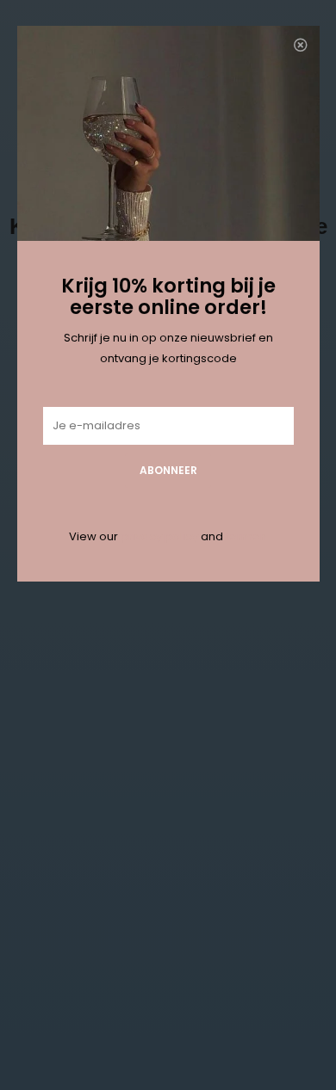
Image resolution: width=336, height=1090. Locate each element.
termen (246, 536)
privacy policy (159, 536)
